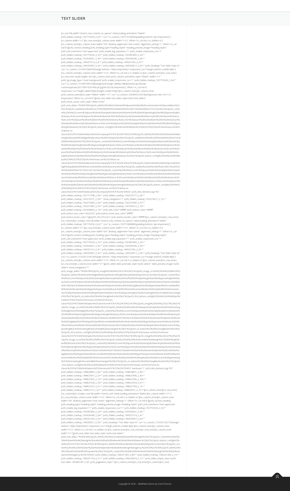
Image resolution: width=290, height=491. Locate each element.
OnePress (143, 483)
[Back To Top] (277, 476)
